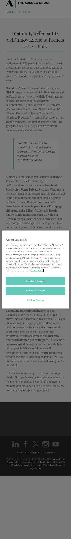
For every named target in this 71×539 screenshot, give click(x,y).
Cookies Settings (35, 300)
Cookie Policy (36, 270)
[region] (35, 269)
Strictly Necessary (35, 281)
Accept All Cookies (35, 290)
